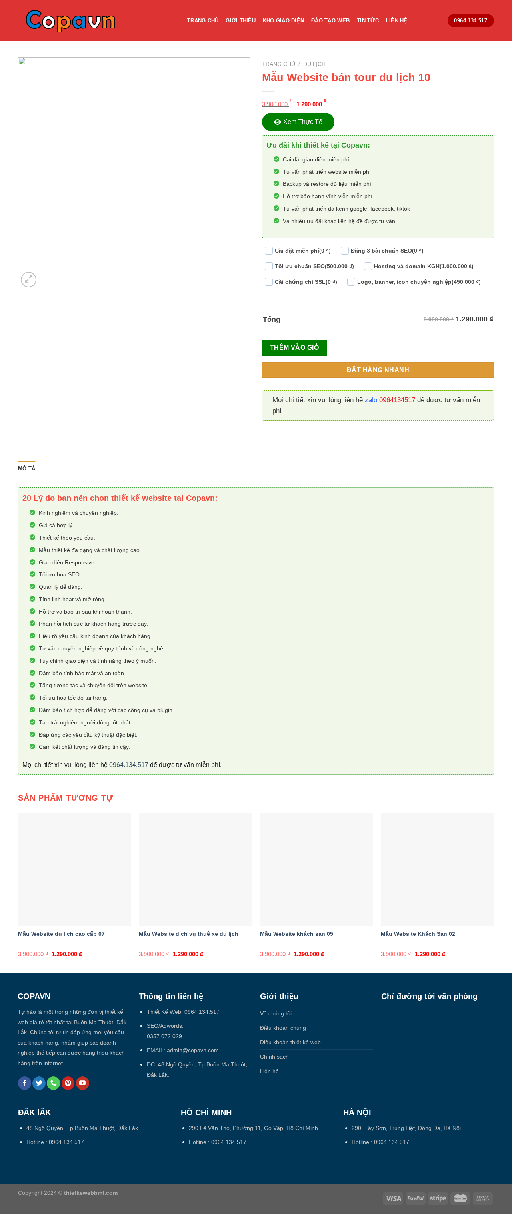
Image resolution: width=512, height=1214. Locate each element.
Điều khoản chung (283, 1028)
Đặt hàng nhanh (378, 370)
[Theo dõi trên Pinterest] (68, 1083)
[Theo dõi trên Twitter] (39, 1083)
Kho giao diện (283, 21)
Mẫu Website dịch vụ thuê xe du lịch (188, 934)
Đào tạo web (330, 21)
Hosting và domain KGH (424, 266)
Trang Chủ (202, 21)
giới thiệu (241, 21)
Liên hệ (397, 21)
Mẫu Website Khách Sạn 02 (418, 934)
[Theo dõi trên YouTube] (82, 1083)
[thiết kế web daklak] (96, 20)
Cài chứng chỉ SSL (306, 282)
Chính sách (274, 1056)
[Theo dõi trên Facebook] (24, 1083)
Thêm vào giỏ (294, 347)
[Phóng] (28, 279)
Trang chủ (278, 64)
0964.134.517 (128, 764)
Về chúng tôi (276, 1013)
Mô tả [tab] (26, 469)
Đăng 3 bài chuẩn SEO (387, 250)
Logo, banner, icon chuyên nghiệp (419, 282)
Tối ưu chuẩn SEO (314, 266)
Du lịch (314, 64)
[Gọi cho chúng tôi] (53, 1083)
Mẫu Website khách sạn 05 (296, 934)
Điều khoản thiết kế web (290, 1042)
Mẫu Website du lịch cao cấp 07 (61, 934)
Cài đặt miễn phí (303, 250)
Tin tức (368, 21)
